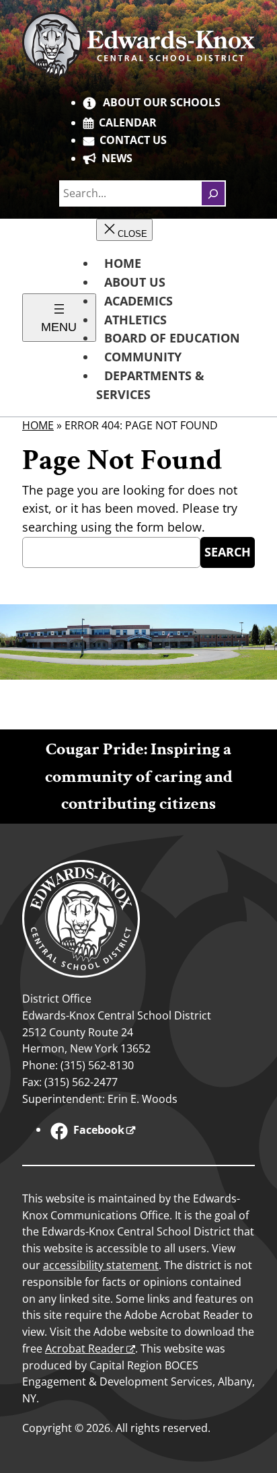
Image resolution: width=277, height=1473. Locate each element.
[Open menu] (59, 317)
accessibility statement (101, 1265)
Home (38, 425)
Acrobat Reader (84, 1348)
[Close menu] (124, 230)
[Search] (213, 193)
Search (227, 552)
